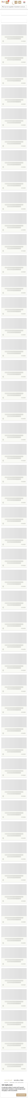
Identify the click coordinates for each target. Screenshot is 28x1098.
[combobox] (24, 2)
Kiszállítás (18, 1080)
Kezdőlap (8, 1080)
